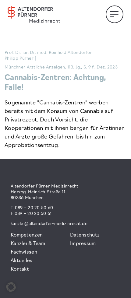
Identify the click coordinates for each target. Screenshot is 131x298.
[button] (11, 287)
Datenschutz (85, 235)
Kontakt (20, 269)
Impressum (83, 243)
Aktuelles (22, 260)
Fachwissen (24, 252)
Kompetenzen (27, 235)
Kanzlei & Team (28, 243)
